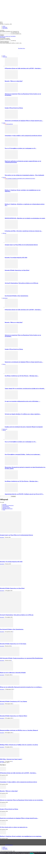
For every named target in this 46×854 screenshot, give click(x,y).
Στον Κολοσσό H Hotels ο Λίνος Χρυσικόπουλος (16, 295)
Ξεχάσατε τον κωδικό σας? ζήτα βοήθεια (8, 36)
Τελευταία (4, 504)
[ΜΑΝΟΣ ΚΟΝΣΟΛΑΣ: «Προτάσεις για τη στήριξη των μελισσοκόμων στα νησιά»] (11, 215)
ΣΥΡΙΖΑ (33, 178)
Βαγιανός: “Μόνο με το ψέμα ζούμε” (14, 81)
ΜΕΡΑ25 (21, 178)
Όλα (5, 124)
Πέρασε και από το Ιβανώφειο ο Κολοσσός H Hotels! (13, 672)
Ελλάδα (3, 122)
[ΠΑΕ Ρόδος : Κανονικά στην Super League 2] (9, 756)
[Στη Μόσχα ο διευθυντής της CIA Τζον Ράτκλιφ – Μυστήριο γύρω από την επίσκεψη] (11, 373)
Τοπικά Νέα (4, 56)
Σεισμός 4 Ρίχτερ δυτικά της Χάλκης (14, 108)
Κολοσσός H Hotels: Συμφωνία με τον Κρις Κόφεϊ (17, 270)
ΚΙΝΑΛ (16, 178)
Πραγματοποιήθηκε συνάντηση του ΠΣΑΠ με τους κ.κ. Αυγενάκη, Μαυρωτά (19, 730)
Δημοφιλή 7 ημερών (6, 507)
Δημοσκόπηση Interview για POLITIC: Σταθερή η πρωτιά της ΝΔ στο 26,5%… (24, 494)
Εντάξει (31, 853)
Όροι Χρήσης (5, 28)
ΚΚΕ (19, 178)
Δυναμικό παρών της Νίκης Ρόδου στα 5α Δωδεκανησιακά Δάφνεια (21, 244)
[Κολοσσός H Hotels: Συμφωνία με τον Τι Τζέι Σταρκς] (6, 641)
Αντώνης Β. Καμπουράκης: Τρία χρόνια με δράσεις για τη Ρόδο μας (21, 283)
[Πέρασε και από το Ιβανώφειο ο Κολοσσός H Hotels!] (6, 670)
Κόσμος (4, 364)
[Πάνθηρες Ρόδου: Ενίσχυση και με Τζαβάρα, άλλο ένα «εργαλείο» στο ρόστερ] (9, 742)
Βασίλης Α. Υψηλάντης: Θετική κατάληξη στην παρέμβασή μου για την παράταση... (21, 836)
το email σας (13, 40)
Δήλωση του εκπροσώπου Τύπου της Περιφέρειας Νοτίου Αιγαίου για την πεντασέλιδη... (21, 800)
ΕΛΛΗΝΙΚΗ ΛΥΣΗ (10, 178)
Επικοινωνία (4, 27)
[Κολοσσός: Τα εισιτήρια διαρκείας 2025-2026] (11, 255)
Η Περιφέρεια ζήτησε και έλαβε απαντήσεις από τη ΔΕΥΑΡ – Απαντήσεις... (18, 773)
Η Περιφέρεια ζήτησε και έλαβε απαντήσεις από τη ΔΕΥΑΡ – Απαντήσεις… (23, 68)
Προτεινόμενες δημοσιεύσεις (8, 505)
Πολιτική (4, 177)
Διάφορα (4, 430)
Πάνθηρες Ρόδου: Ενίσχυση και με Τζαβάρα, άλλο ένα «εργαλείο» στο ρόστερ (19, 744)
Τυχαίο (3, 509)
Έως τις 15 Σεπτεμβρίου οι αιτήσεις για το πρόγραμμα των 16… (20, 148)
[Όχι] (33, 853)
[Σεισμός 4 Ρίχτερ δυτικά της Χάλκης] (11, 105)
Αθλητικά (4, 233)
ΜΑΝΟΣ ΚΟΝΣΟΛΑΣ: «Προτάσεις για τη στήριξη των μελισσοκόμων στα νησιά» (25, 218)
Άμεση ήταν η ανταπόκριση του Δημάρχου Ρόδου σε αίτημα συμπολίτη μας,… (24, 120)
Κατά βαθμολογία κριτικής (7, 508)
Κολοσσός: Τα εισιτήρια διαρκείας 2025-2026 (16, 257)
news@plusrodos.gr (9, 844)
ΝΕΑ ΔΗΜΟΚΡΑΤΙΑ (27, 178)
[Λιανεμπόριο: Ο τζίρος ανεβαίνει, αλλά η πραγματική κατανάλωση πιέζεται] (11, 133)
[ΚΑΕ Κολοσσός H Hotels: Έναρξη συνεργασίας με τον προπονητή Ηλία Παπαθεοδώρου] (9, 655)
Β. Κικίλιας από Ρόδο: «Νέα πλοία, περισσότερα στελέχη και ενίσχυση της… (23, 231)
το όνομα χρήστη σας (15, 32)
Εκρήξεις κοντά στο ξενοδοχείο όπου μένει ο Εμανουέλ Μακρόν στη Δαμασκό (24, 426)
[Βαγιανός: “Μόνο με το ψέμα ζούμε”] (11, 78)
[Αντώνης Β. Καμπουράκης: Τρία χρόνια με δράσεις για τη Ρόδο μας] (11, 280)
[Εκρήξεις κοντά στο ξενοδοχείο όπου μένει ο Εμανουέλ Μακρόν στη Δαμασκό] (11, 424)
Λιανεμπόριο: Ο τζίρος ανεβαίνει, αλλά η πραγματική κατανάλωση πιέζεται (23, 135)
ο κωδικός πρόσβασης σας (16, 33)
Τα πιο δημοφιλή (5, 506)
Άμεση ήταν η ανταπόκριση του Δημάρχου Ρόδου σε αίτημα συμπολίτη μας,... (19, 818)
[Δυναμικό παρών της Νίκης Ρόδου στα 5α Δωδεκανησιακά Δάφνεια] (11, 242)
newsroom (2, 537)
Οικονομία (8, 124)
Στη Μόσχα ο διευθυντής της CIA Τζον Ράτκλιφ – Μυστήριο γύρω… (22, 375)
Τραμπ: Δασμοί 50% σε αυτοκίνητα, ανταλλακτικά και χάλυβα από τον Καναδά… (25, 388)
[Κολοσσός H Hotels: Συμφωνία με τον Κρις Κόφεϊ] (11, 267)
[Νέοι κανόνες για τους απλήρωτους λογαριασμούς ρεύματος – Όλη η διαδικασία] (11, 172)
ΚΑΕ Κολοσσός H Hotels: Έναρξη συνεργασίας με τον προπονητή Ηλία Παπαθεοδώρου (21, 658)
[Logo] (9, 53)
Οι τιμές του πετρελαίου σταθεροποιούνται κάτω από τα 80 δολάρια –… (22, 401)
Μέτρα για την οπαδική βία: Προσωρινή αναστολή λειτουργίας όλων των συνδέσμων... (21, 687)
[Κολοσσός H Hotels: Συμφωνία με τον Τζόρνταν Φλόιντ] (9, 713)
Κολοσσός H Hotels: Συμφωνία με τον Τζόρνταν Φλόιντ (13, 715)
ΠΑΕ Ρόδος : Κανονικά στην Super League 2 (11, 759)
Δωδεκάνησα (4, 298)
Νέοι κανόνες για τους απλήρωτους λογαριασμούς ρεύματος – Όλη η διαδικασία (24, 175)
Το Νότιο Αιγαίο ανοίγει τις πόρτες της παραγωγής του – (14, 827)
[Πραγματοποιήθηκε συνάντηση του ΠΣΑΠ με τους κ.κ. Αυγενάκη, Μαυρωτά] (9, 727)
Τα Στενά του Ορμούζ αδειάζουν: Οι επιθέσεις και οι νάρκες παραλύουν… (23, 414)
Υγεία (12, 124)
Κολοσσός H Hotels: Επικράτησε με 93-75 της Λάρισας (13, 701)
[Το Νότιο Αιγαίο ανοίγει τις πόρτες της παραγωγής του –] (3, 824)
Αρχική (3, 26)
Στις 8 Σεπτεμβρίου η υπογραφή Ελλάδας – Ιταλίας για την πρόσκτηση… (23, 454)
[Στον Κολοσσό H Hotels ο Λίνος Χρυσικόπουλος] (11, 293)
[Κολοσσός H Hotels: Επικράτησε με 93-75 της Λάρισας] (6, 699)
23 (2, 762)
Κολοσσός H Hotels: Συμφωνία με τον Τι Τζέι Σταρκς (13, 643)
